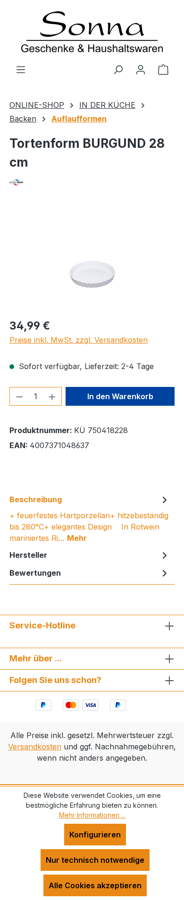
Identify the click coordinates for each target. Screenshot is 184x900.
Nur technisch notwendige (95, 860)
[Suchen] (118, 69)
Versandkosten (34, 746)
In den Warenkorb (120, 396)
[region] (92, 257)
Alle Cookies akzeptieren (95, 885)
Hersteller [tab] (28, 555)
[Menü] (20, 69)
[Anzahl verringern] (19, 396)
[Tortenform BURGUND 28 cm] (92, 257)
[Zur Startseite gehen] (92, 31)
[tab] (89, 518)
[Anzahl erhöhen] (52, 396)
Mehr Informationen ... (92, 815)
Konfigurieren (95, 834)
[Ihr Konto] (140, 69)
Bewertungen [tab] (35, 573)
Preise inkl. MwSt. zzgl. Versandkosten (78, 340)
